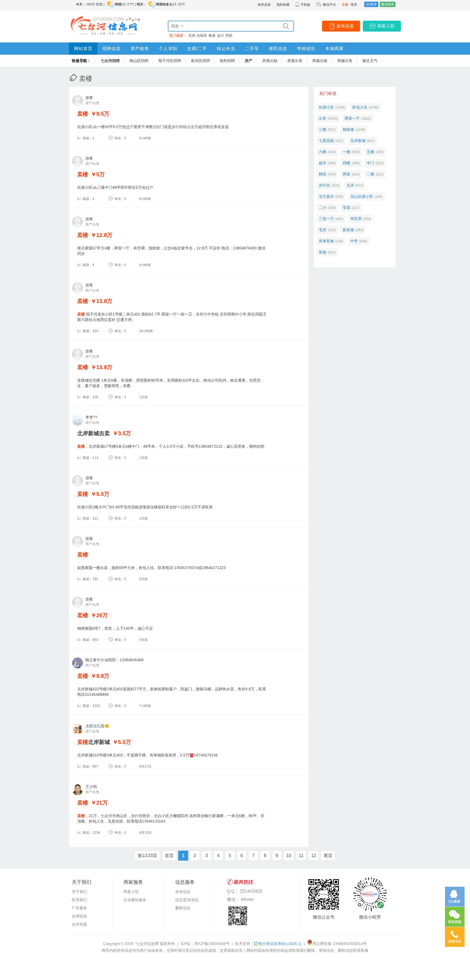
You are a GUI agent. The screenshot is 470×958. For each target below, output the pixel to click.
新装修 (348, 230)
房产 (248, 60)
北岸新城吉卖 (93, 433)
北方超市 (326, 196)
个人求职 (168, 48)
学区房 (356, 219)
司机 (229, 35)
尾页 (328, 855)
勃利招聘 (227, 60)
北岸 (191, 35)
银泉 (212, 35)
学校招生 (306, 48)
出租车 (202, 35)
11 (301, 855)
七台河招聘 (110, 60)
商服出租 (319, 60)
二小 (322, 207)
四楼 (346, 163)
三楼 (322, 129)
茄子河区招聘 (169, 60)
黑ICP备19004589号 (212, 943)
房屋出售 (294, 60)
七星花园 (326, 140)
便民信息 (278, 48)
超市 (322, 163)
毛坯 (322, 230)
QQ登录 (371, 4)
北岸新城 (93, 742)
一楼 (346, 152)
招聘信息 (111, 48)
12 (313, 855)
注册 (345, 5)
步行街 (324, 185)
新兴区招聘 (200, 60)
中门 (370, 163)
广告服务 (79, 908)
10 (288, 855)
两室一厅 (352, 118)
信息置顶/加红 (187, 900)
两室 (346, 174)
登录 (354, 5)
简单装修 (326, 241)
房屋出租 (269, 60)
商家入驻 (386, 26)
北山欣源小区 (361, 196)
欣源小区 (326, 107)
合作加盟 (79, 924)
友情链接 (79, 916)
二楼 (370, 174)
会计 (220, 35)
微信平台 (329, 5)
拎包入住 (359, 107)
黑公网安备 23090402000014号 (340, 943)
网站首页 (83, 48)
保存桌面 (264, 5)
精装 (322, 174)
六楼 (322, 152)
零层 (346, 207)
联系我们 (79, 900)
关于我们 (79, 891)
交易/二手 (197, 48)
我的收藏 (282, 5)
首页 (169, 855)
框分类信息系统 (280, 943)
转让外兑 (226, 48)
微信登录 (387, 4)
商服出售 (344, 60)
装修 (322, 252)
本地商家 (334, 48)
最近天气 (370, 60)
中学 (354, 241)
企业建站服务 (134, 900)
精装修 (348, 129)
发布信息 (345, 26)
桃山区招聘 (139, 60)
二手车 (252, 48)
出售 (322, 118)
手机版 (305, 5)
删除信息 (182, 908)
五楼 (370, 152)
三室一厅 (326, 219)
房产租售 (140, 48)
